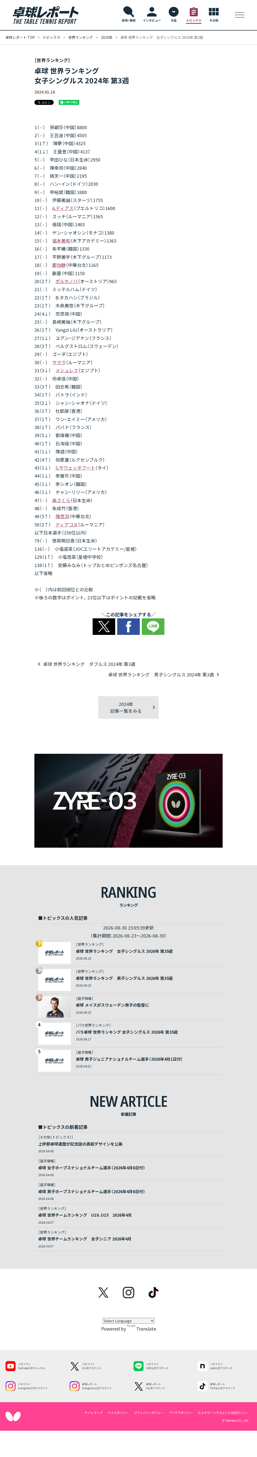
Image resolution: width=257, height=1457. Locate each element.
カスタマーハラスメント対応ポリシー (223, 1412)
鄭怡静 (59, 265)
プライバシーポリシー (149, 1412)
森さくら (61, 500)
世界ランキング (80, 37)
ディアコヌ (66, 524)
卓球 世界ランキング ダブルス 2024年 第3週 (89, 664)
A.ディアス (63, 208)
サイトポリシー (118, 1412)
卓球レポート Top (20, 37)
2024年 (106, 37)
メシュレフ (66, 370)
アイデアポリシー (181, 1412)
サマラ (59, 362)
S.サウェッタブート (75, 467)
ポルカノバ (66, 281)
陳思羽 (62, 516)
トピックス (51, 37)
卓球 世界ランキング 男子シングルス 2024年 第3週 (161, 674)
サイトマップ (94, 1412)
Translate (146, 1328)
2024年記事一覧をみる (126, 707)
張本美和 (61, 240)
